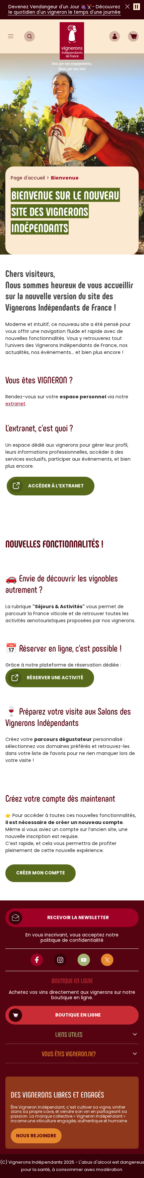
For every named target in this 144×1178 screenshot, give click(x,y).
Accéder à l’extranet (56, 486)
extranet (15, 403)
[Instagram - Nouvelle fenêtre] (60, 959)
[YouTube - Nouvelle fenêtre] (83, 959)
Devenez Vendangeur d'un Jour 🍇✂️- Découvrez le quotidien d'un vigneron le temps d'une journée (64, 9)
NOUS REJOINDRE (36, 1136)
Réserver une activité (55, 678)
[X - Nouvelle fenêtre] (107, 959)
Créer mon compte (40, 873)
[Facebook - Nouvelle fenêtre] (36, 959)
